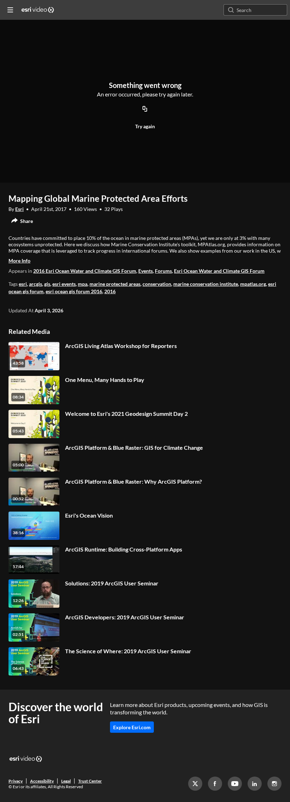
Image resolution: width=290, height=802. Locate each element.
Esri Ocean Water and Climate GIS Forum (219, 271)
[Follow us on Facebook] (215, 784)
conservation (157, 284)
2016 (110, 291)
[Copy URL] (145, 109)
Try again (145, 126)
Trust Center (90, 781)
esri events (64, 284)
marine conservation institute (205, 284)
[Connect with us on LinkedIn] (255, 784)
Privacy (15, 781)
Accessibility (42, 781)
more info (19, 261)
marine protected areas (114, 284)
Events (145, 271)
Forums (163, 271)
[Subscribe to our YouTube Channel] (235, 784)
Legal (66, 781)
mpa (82, 284)
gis (47, 284)
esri (23, 284)
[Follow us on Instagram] (274, 784)
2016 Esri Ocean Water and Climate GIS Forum (84, 271)
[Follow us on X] (195, 784)
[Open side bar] (10, 10)
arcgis (35, 284)
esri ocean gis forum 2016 (74, 291)
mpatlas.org (253, 284)
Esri (19, 209)
